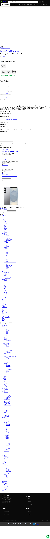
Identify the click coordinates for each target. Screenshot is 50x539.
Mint (9, 119)
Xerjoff (7, 480)
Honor (5, 227)
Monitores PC (6, 280)
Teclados (5, 404)
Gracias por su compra (5, 308)
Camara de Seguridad (7, 277)
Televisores (5, 281)
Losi (8, 442)
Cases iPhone (6, 250)
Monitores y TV (4, 279)
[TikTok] (7, 502)
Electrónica (3, 391)
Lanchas (5, 289)
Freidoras (5, 390)
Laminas (7, 370)
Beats (7, 261)
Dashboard (3, 306)
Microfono (5, 363)
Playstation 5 (8, 295)
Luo (4, 384)
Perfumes (5, 474)
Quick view (9, 154)
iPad (4, 484)
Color (3, 90)
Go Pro (7, 410)
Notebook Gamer (6, 415)
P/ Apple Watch (8, 264)
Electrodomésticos (5, 388)
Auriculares (5, 251)
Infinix (5, 226)
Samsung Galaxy (8, 340)
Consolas (40, 4)
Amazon (5, 483)
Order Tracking (4, 315)
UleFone (5, 231)
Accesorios (3, 249)
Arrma (5, 284)
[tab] (26, 96)
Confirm (3, 303)
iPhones (15, 4)
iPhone (7, 354)
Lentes (3, 453)
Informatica (3, 417)
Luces (5, 412)
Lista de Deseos (4, 312)
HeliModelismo (6, 451)
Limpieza (7, 371)
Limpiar (7, 93)
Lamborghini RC (10, 446)
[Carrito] (43, 2)
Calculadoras (8, 365)
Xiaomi (5, 221)
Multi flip (7, 330)
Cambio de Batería (6, 511)
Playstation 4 (8, 294)
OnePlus (7, 174)
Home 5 (3, 309)
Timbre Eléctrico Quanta (7, 405)
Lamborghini (6, 383)
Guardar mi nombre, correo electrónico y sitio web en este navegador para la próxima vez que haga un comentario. (19, 143)
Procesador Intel (8, 421)
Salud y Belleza (4, 297)
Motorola (5, 225)
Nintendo (7, 293)
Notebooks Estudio (9, 238)
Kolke (5, 382)
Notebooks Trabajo (9, 239)
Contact (3, 305)
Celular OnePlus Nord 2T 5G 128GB (9, 176)
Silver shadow (15, 119)
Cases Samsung (8, 366)
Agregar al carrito (2, 94)
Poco (6, 341)
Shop (3, 318)
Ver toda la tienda (6, 514)
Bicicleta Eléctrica (8, 403)
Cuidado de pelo (6, 473)
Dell (6, 429)
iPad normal (8, 485)
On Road (7, 445)
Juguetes (3, 283)
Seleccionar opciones (5, 165)
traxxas (9, 448)
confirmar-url (4, 304)
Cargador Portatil (8, 266)
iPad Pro (5, 274)
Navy (11, 119)
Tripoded (5, 413)
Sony (6, 260)
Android (5, 327)
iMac (6, 245)
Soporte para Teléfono (9, 374)
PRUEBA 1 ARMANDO (6, 317)
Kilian (7, 477)
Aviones (7, 436)
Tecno (5, 230)
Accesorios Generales (5, 343)
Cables (5, 353)
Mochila (7, 372)
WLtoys (5, 287)
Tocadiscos (5, 462)
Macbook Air (8, 235)
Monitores (5, 247)
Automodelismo (6, 437)
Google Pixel (6, 335)
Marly (7, 479)
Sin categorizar (4, 481)
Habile (5, 290)
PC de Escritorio (6, 416)
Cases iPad (7, 346)
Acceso (1, 214)
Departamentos (5, 4)
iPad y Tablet (4, 271)
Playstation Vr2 (8, 396)
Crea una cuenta (4, 209)
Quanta (5, 385)
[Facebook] (3, 502)
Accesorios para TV (7, 491)
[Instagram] (5, 502)
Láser (7, 242)
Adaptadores (6, 248)
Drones (5, 450)
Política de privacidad (5, 316)
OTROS (5, 364)
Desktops (5, 244)
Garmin (7, 467)
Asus (6, 428)
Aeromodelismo (6, 435)
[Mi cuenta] (40, 2)
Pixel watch (7, 470)
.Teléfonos (3, 149)
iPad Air (5, 273)
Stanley (9, 367)
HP (6, 430)
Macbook (5, 234)
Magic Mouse (8, 351)
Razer (7, 258)
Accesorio (5, 433)
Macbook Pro (8, 236)
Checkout (3, 302)
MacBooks (19, 4)
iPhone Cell (7, 149)
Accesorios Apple (6, 344)
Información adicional (5, 96)
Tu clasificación (3, 131)
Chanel (7, 475)
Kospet (7, 468)
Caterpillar (5, 232)
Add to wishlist (8, 94)
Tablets (5, 275)
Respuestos (7, 434)
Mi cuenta (3, 313)
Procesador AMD (8, 420)
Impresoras (5, 241)
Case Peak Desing (7, 362)
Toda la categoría (4, 325)
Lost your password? (3, 215)
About (3, 300)
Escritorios (7, 368)
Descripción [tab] (3, 99)
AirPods (31, 4)
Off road (7, 438)
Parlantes (3, 455)
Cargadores (7, 357)
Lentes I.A (3, 454)
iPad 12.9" (9, 348)
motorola (5, 338)
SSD (6, 243)
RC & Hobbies (45, 4)
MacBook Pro (8, 425)
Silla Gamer (9, 369)
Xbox (7, 398)
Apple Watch (36, 4)
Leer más (3, 173)
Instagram (29, 514)
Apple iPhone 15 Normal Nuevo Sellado (10, 151)
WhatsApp (29, 511)
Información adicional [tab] (5, 111)
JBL (6, 255)
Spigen (7, 375)
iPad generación (6, 272)
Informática (3, 233)
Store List (3, 319)
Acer (6, 427)
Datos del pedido (4, 307)
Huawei (5, 380)
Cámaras (5, 408)
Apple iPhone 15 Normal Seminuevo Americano (11, 159)
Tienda (11, 4)
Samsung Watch (8, 471)
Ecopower (5, 456)
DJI (6, 409)
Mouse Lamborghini (7, 401)
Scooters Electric (6, 402)
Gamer (3, 414)
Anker (9, 358)
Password (2, 212)
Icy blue (7, 119)
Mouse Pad (7, 373)
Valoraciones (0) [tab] (4, 122)
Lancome (7, 478)
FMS (4, 288)
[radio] (10, 85)
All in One (7, 246)
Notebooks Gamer (9, 240)
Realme (5, 222)
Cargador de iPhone (9, 265)
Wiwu (7, 254)
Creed (7, 476)
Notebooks (24, 4)
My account (4, 314)
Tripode (5, 376)
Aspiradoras (6, 389)
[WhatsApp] (10, 502)
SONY (5, 461)
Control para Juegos (7, 278)
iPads (28, 4)
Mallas (5, 464)
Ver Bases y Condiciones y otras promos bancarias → (8, 75)
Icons (3, 310)
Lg (4, 460)
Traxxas (5, 286)
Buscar (11, 322)
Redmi (7, 342)
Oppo (5, 229)
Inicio (3, 299)
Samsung (4, 56)
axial (4, 285)
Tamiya (9, 447)
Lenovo (7, 257)
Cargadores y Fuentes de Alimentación (10, 262)
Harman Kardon (6, 457)
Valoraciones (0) (4, 97)
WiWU (5, 377)
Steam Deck (8, 397)
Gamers (3, 291)
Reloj (3, 463)
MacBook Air (8, 424)
